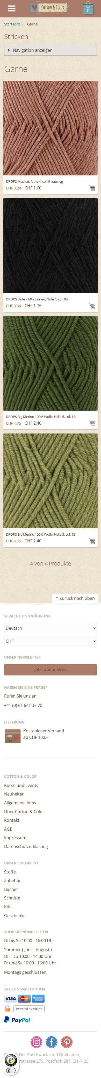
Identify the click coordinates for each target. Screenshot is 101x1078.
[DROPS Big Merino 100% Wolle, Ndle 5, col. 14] (50, 363)
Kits (7, 907)
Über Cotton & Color (24, 811)
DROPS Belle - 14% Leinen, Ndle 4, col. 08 (37, 299)
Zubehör (12, 880)
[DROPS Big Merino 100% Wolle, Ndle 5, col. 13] (50, 480)
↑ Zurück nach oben (75, 598)
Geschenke (15, 915)
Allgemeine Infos (20, 803)
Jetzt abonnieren (50, 669)
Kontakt (11, 820)
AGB (8, 829)
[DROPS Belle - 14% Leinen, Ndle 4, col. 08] (50, 245)
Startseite (12, 24)
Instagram (36, 1042)
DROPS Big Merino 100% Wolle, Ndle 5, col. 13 (40, 534)
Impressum (15, 837)
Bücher (11, 889)
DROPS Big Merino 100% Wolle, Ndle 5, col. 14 (40, 416)
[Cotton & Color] (50, 8)
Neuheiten (14, 794)
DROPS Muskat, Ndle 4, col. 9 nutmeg (34, 181)
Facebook (51, 1042)
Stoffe (10, 872)
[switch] (11, 1070)
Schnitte (12, 898)
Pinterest (67, 1042)
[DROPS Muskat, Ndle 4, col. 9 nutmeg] (50, 128)
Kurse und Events (21, 785)
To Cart (92, 188)
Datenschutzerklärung (26, 846)
